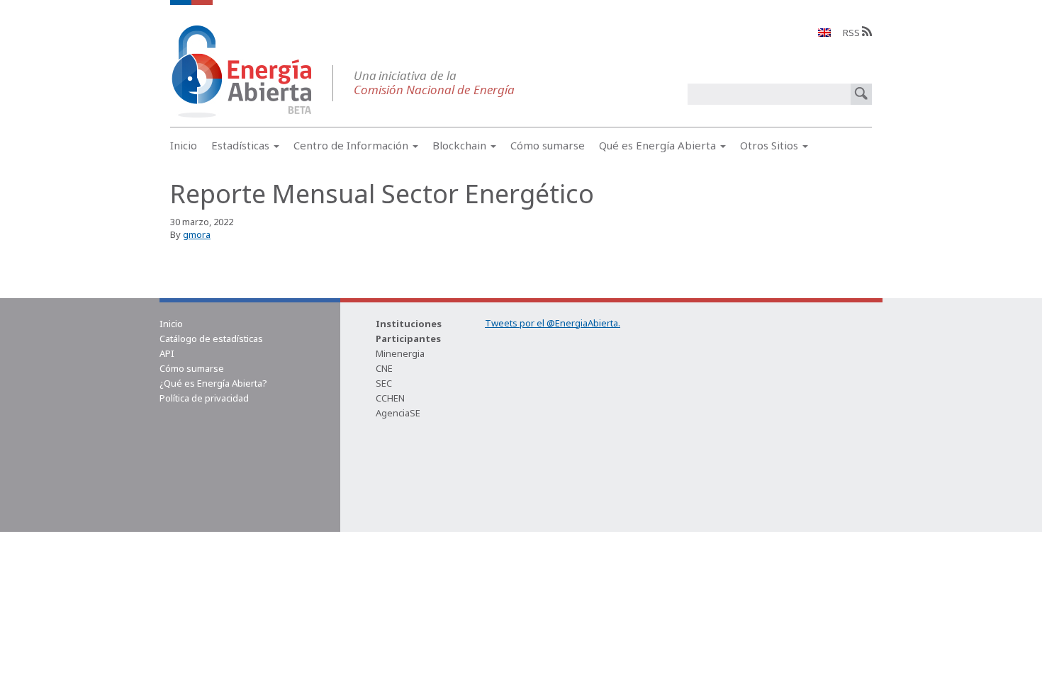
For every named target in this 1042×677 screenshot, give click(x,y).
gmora (197, 234)
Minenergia (400, 353)
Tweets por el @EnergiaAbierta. (552, 323)
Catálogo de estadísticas (211, 338)
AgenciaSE (398, 412)
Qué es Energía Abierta (659, 145)
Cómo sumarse (547, 145)
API (166, 353)
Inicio (183, 145)
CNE (384, 368)
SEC (384, 383)
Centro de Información (352, 145)
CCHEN (390, 398)
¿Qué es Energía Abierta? (213, 383)
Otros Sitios (770, 145)
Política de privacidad (204, 398)
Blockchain (460, 145)
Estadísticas (241, 145)
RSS (852, 32)
